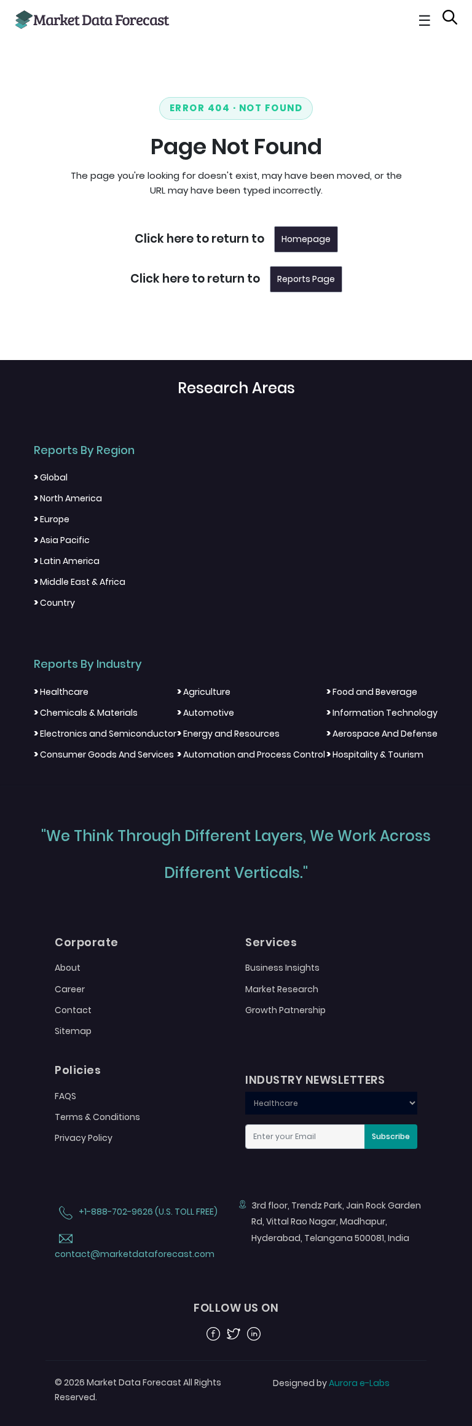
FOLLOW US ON (236, 1308)
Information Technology (382, 713)
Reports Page (306, 279)
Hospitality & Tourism (374, 754)
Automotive (205, 713)
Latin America (67, 561)
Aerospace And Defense (382, 733)
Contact (73, 1010)
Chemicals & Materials (86, 713)
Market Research (281, 989)
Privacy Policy (83, 1138)
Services (271, 942)
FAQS (65, 1096)
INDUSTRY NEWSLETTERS (315, 1080)
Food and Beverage (371, 692)
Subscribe (391, 1136)
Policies (78, 1070)
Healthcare (61, 692)
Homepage (306, 239)
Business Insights (282, 968)
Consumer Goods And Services (104, 754)
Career (70, 989)
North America (68, 498)
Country (54, 603)
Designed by (331, 1383)
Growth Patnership (285, 1010)
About (68, 968)
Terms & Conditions (97, 1117)
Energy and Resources (228, 733)
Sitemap (73, 1031)
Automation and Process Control (251, 754)
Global (51, 477)
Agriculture (203, 692)
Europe (51, 519)
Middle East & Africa (79, 582)
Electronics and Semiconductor (105, 733)
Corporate (87, 942)
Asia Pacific (62, 540)
